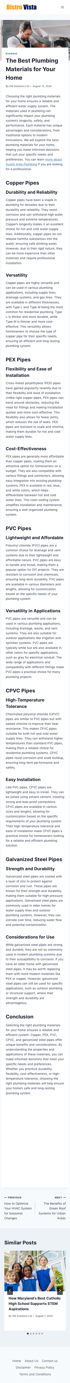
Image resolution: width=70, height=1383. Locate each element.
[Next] (60, 1290)
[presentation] (35, 1271)
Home (16, 1361)
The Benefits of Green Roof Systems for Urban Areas (52, 1208)
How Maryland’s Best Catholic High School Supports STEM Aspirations (35, 1303)
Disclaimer (23, 1367)
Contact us (50, 1361)
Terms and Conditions (35, 1374)
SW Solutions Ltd (19, 86)
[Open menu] (62, 7)
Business (11, 53)
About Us (31, 1361)
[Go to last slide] (10, 1290)
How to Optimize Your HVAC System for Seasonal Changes (18, 1208)
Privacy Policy (44, 1367)
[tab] (28, 1333)
